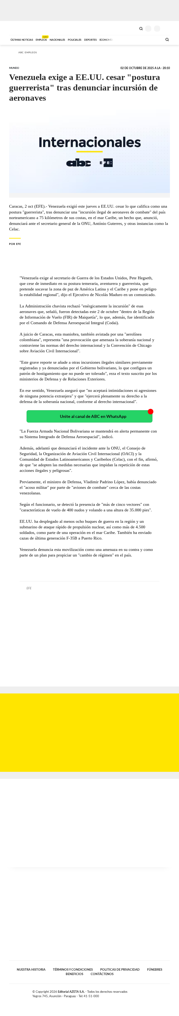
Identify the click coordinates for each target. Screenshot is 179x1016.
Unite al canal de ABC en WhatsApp (93, 417)
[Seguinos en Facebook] (153, 993)
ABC (18, 28)
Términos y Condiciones (73, 969)
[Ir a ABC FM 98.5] (153, 39)
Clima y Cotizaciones (133, 28)
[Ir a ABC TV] (121, 39)
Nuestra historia (31, 969)
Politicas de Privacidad (120, 969)
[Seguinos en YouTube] (163, 993)
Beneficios (74, 974)
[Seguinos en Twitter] (158, 993)
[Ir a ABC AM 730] (134, 39)
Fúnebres (154, 969)
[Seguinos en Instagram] (168, 993)
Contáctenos (102, 974)
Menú (167, 28)
